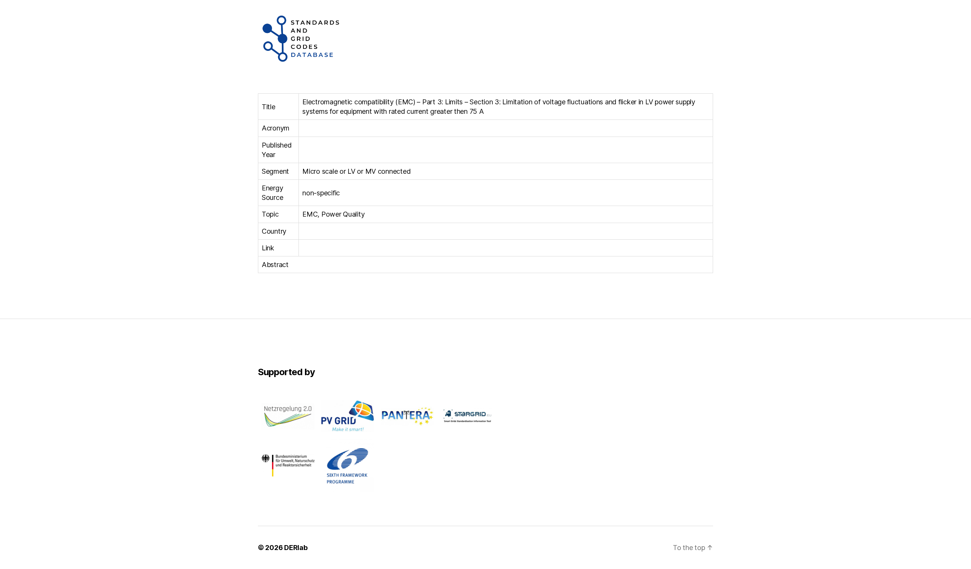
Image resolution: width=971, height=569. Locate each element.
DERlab (295, 548)
